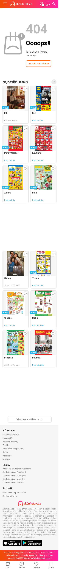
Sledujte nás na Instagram (14, 475)
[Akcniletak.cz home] (21, 4)
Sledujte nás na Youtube (14, 479)
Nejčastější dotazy (11, 434)
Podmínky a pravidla (28, 555)
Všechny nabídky (10, 441)
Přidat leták (8, 456)
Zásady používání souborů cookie (36, 558)
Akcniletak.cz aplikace (13, 449)
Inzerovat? (7, 438)
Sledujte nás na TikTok (13, 482)
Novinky (6, 459)
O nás (5, 452)
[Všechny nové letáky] (53, 81)
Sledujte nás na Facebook (14, 472)
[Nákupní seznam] (47, 3)
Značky (6, 445)
